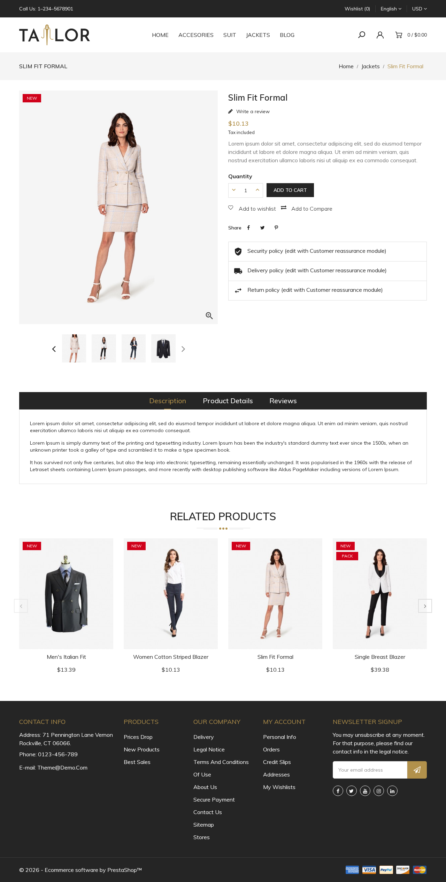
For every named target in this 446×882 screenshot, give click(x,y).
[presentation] (53, 348)
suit (229, 34)
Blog (287, 34)
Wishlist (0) (357, 9)
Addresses (276, 774)
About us (205, 786)
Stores (201, 837)
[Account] (382, 34)
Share (248, 228)
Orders (271, 749)
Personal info (279, 736)
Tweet (262, 228)
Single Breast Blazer (380, 656)
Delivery (203, 736)
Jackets (258, 34)
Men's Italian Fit (66, 656)
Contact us (207, 812)
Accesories (196, 34)
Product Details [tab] (228, 400)
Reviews (283, 400)
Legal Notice (209, 749)
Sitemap (203, 824)
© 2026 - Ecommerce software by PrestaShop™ (80, 869)
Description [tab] (167, 400)
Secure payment (214, 799)
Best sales (137, 761)
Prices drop (138, 736)
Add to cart (290, 190)
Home (160, 34)
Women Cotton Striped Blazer (170, 656)
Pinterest (276, 228)
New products (142, 749)
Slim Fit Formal (275, 656)
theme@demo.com (62, 767)
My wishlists (279, 786)
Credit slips (277, 761)
